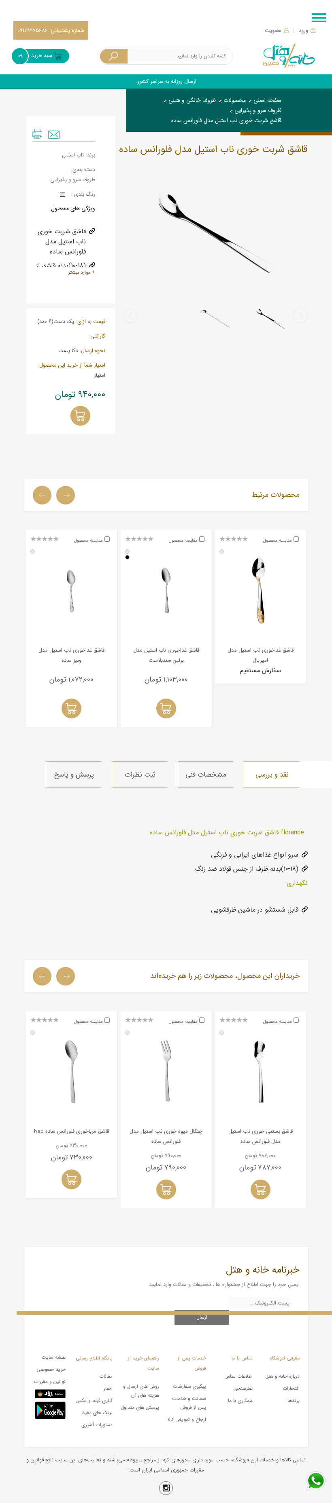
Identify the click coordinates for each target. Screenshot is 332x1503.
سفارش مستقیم (260, 670)
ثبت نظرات (140, 774)
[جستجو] (114, 56)
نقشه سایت (54, 1357)
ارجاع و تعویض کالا (187, 1419)
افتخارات (291, 1388)
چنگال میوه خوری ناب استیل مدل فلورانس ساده (166, 1136)
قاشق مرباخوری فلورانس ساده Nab (71, 1131)
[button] (300, 315)
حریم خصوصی (51, 1369)
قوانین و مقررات (50, 1381)
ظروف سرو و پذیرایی (257, 110)
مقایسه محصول (277, 540)
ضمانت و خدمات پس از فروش (189, 1403)
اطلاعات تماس (238, 1376)
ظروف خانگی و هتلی (192, 100)
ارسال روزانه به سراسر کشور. (166, 81)
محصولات (234, 100)
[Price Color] (62, 194)
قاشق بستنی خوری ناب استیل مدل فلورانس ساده (260, 1136)
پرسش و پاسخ (74, 774)
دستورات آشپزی (97, 1425)
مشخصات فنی (205, 774)
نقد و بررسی (272, 774)
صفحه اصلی (267, 100)
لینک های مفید (97, 1412)
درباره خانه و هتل (282, 1376)
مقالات (106, 1376)
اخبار (108, 1388)
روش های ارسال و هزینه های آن (141, 1391)
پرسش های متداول (140, 1407)
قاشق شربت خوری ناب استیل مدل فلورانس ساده (226, 120)
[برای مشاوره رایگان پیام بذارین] (316, 1481)
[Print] (37, 134)
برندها (293, 1400)
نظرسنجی (243, 1388)
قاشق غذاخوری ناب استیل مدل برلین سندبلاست (166, 655)
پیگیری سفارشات (189, 1386)
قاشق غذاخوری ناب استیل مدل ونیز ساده (71, 655)
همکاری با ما (240, 1400)
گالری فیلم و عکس (94, 1400)
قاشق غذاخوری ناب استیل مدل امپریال (261, 655)
